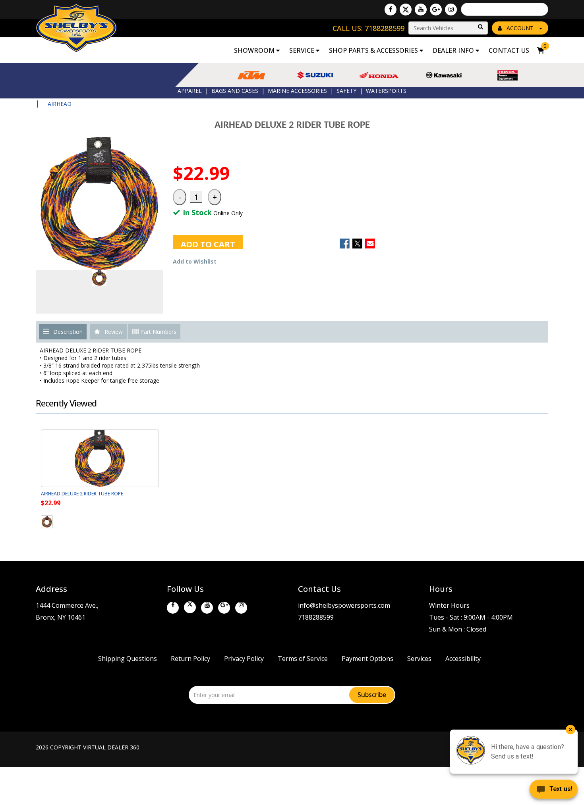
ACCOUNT (520, 28)
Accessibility (463, 658)
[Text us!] (553, 790)
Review (113, 331)
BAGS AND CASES (234, 90)
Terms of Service (303, 658)
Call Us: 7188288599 (368, 28)
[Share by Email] (370, 243)
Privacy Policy (244, 658)
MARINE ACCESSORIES (297, 90)
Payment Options (367, 658)
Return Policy (190, 658)
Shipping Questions (127, 658)
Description (68, 331)
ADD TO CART (208, 244)
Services (419, 658)
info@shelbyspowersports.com (344, 605)
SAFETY (346, 90)
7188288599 (316, 617)
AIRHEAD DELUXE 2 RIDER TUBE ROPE (82, 493)
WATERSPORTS (386, 90)
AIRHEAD (60, 104)
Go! (480, 27)
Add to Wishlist (195, 261)
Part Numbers (157, 331)
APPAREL (190, 90)
